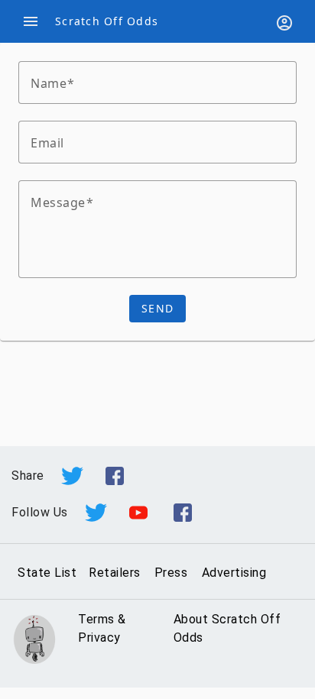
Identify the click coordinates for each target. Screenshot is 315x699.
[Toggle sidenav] (30, 21)
